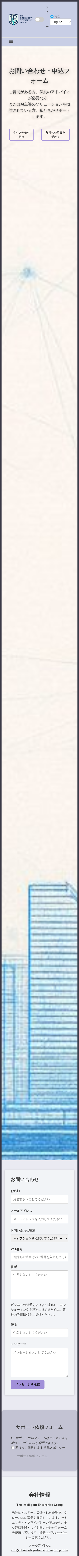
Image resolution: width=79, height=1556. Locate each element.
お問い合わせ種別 (23, 1230)
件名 (14, 1324)
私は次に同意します (40, 1448)
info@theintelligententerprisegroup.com (39, 1550)
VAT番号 (17, 1249)
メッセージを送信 (27, 1384)
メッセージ (18, 1344)
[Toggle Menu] (11, 42)
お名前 (15, 1191)
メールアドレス (21, 1211)
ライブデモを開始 (21, 134)
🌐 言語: (55, 16)
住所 (14, 1267)
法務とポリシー (54, 1448)
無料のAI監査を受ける (55, 134)
